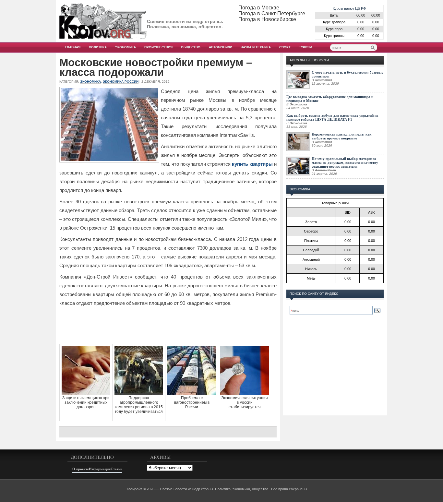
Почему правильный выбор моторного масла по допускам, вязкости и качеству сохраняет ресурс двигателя (345, 162)
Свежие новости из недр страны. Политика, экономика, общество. (214, 489)
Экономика (125, 47)
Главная (72, 47)
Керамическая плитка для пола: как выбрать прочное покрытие (341, 136)
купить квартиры (252, 164)
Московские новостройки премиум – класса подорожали (155, 67)
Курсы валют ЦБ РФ (349, 8)
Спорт (285, 47)
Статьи (116, 469)
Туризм (305, 47)
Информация (100, 469)
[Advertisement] (168, 331)
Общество (190, 47)
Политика (98, 47)
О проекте (80, 469)
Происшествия (158, 47)
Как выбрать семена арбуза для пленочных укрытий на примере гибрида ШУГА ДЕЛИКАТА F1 (332, 117)
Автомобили (220, 47)
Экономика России (120, 81)
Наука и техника (256, 47)
